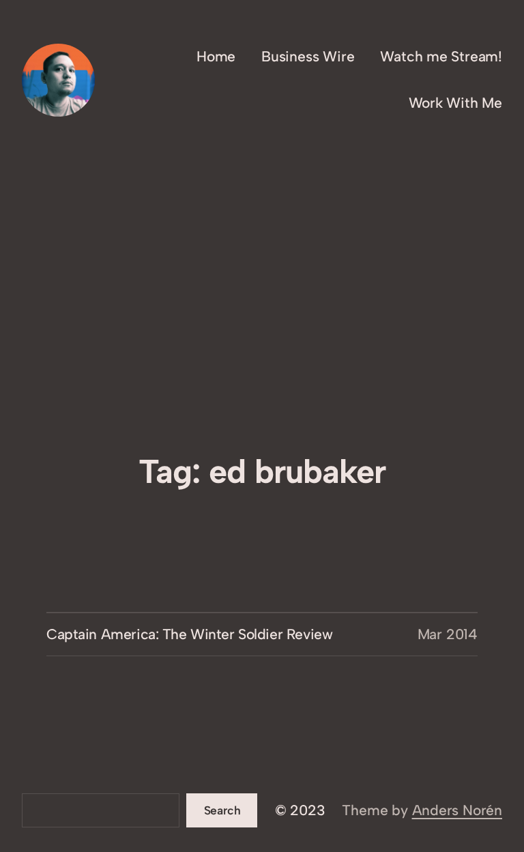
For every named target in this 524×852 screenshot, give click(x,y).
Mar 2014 (448, 634)
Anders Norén (457, 810)
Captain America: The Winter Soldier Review (189, 634)
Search (222, 810)
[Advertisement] (262, 348)
